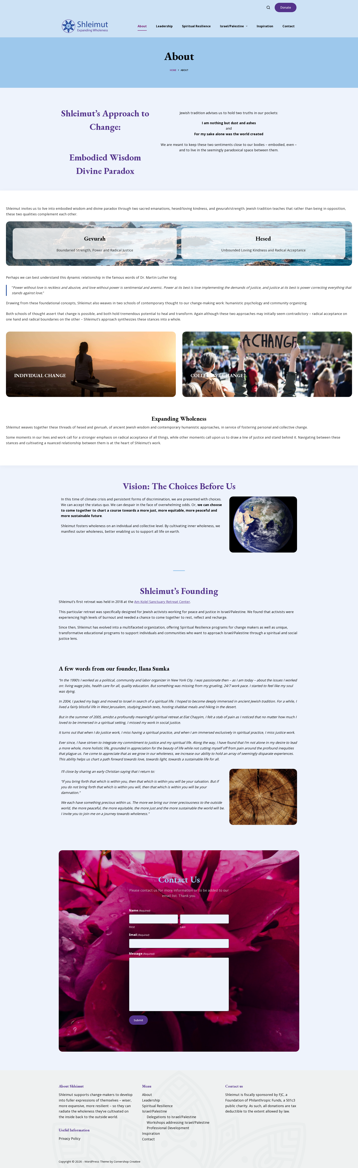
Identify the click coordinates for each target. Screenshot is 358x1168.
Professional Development (168, 1128)
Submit (138, 1020)
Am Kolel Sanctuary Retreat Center (162, 601)
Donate (285, 7)
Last (183, 927)
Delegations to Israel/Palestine (171, 1117)
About (142, 26)
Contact (288, 26)
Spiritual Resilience (196, 26)
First (132, 927)
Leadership (164, 26)
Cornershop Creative (127, 1161)
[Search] (268, 7)
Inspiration (265, 26)
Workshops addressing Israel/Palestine (178, 1122)
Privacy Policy (69, 1138)
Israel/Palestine (232, 26)
